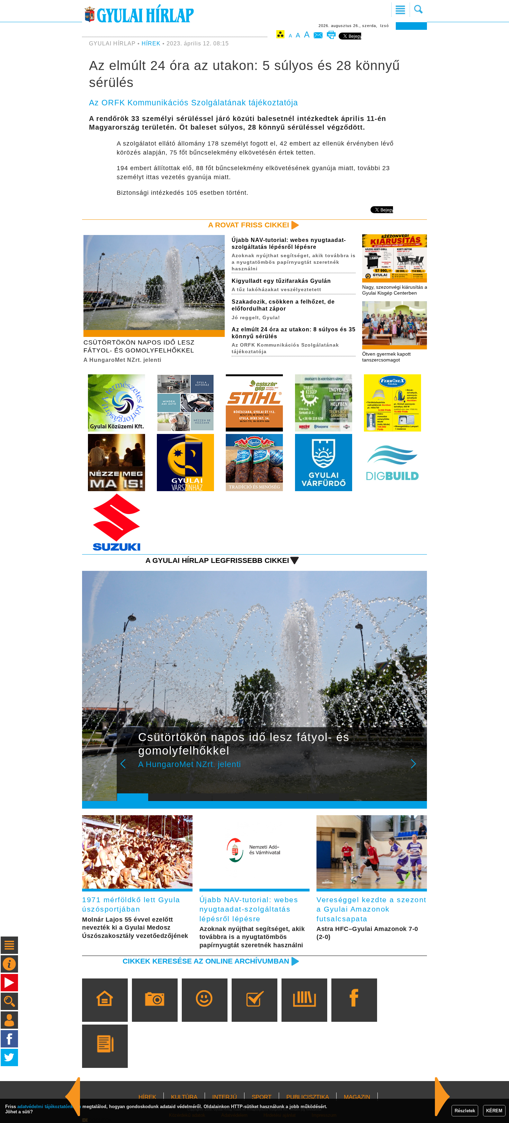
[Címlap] (105, 1010)
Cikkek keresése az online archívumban (206, 961)
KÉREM (494, 1110)
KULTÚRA (184, 1097)
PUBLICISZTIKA (307, 1097)
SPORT (261, 1097)
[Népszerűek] (204, 1010)
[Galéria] (155, 1010)
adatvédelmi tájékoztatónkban (49, 1106)
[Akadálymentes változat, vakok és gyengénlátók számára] (280, 35)
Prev (127, 768)
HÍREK (151, 43)
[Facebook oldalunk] (354, 1010)
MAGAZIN (357, 1097)
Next (417, 768)
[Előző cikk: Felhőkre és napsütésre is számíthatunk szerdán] (442, 1096)
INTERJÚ (224, 1097)
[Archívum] (304, 1010)
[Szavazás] (254, 1010)
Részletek (465, 1110)
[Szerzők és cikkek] (105, 1056)
